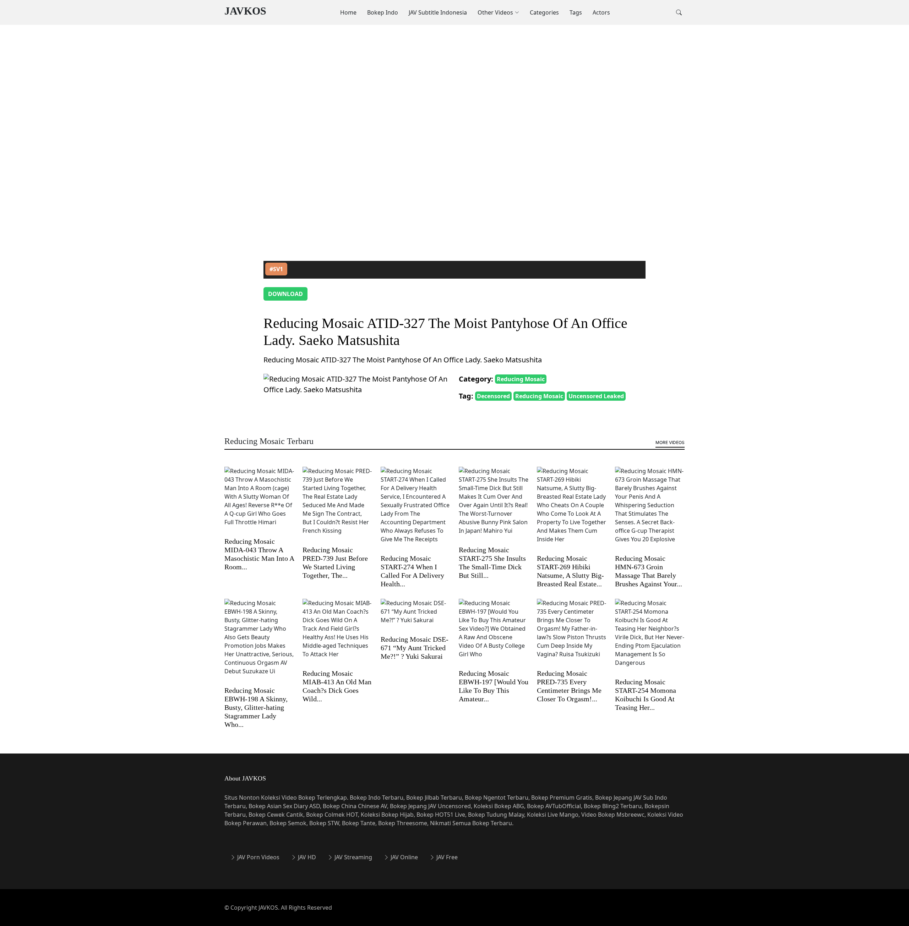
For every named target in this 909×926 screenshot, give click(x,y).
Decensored (493, 396)
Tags (576, 12)
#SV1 (276, 269)
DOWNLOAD (285, 294)
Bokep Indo (382, 12)
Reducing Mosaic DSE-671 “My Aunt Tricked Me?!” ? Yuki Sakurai (414, 647)
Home (348, 12)
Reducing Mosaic (521, 379)
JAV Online (403, 857)
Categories (544, 12)
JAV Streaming (352, 857)
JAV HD (306, 857)
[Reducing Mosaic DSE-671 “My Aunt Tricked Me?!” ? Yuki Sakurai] (415, 616)
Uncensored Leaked (596, 396)
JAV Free (446, 857)
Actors (601, 12)
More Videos (670, 442)
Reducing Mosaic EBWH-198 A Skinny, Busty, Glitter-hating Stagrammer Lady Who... (256, 707)
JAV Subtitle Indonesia (438, 12)
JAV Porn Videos (257, 857)
